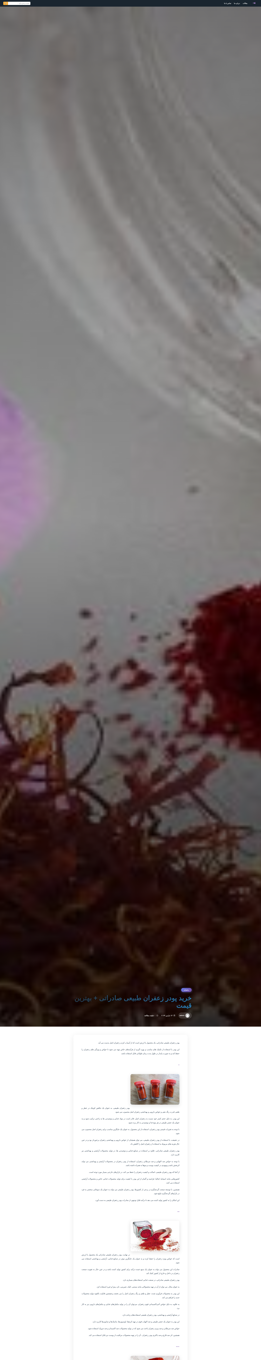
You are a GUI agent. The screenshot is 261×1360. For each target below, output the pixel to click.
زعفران (186, 990)
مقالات (245, 3)
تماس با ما (227, 3)
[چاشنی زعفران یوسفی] (254, 3)
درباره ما (237, 3)
